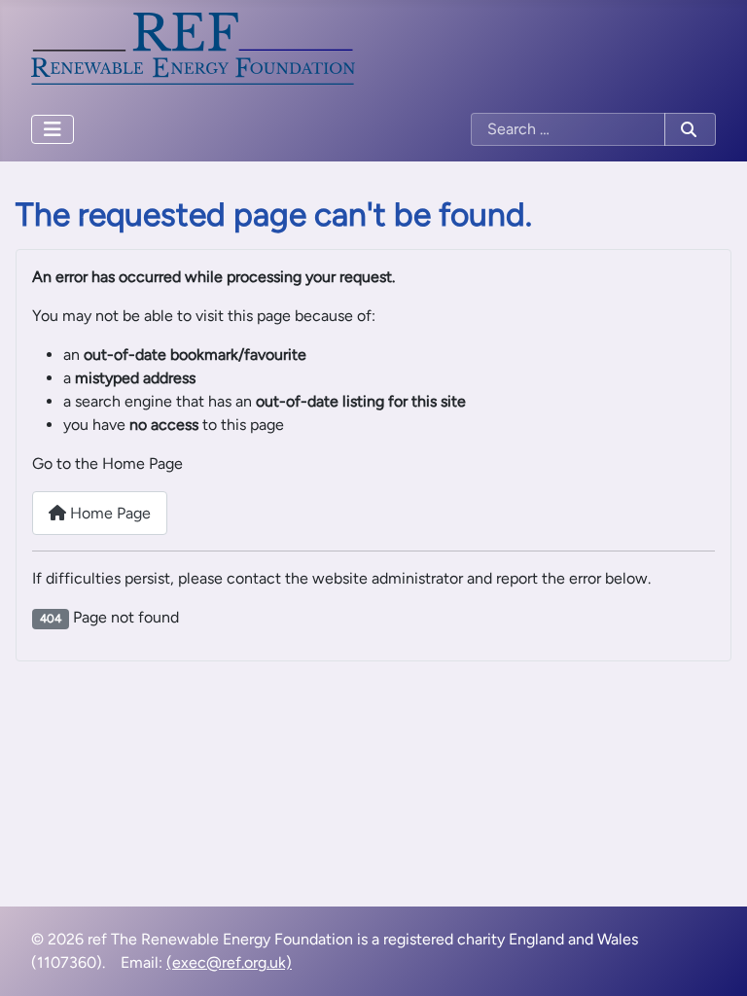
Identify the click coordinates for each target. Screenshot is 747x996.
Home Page (108, 513)
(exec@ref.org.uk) (229, 962)
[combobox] (568, 129)
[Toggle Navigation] (52, 129)
